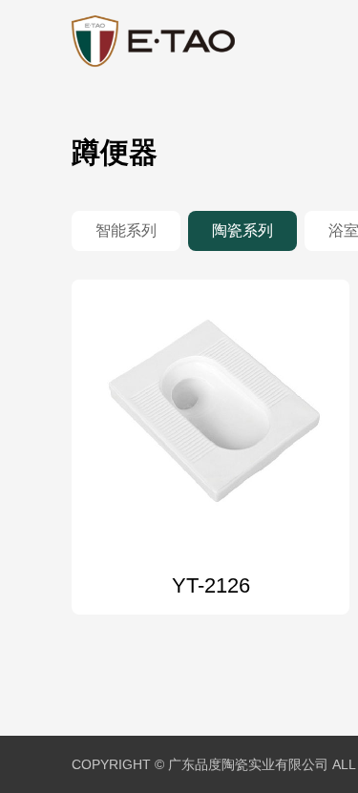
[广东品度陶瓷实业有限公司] (153, 42)
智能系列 (126, 230)
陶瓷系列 (242, 230)
